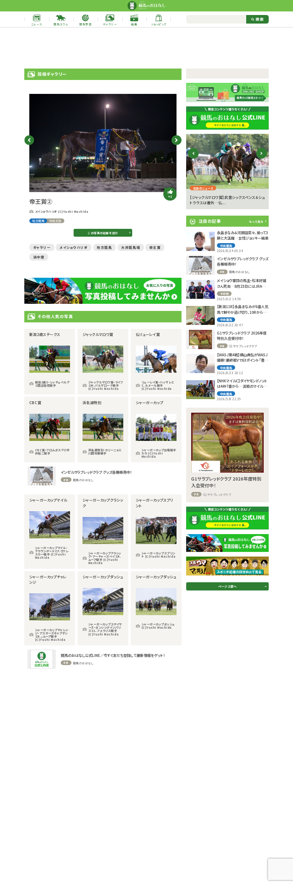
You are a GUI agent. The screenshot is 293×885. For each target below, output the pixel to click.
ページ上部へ (227, 586)
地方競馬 (38, 220)
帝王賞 (155, 247)
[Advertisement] (146, 48)
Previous (29, 140)
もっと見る (256, 221)
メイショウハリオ (74, 247)
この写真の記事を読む (103, 233)
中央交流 (55, 220)
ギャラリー (42, 247)
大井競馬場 (130, 247)
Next (176, 140)
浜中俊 (39, 257)
